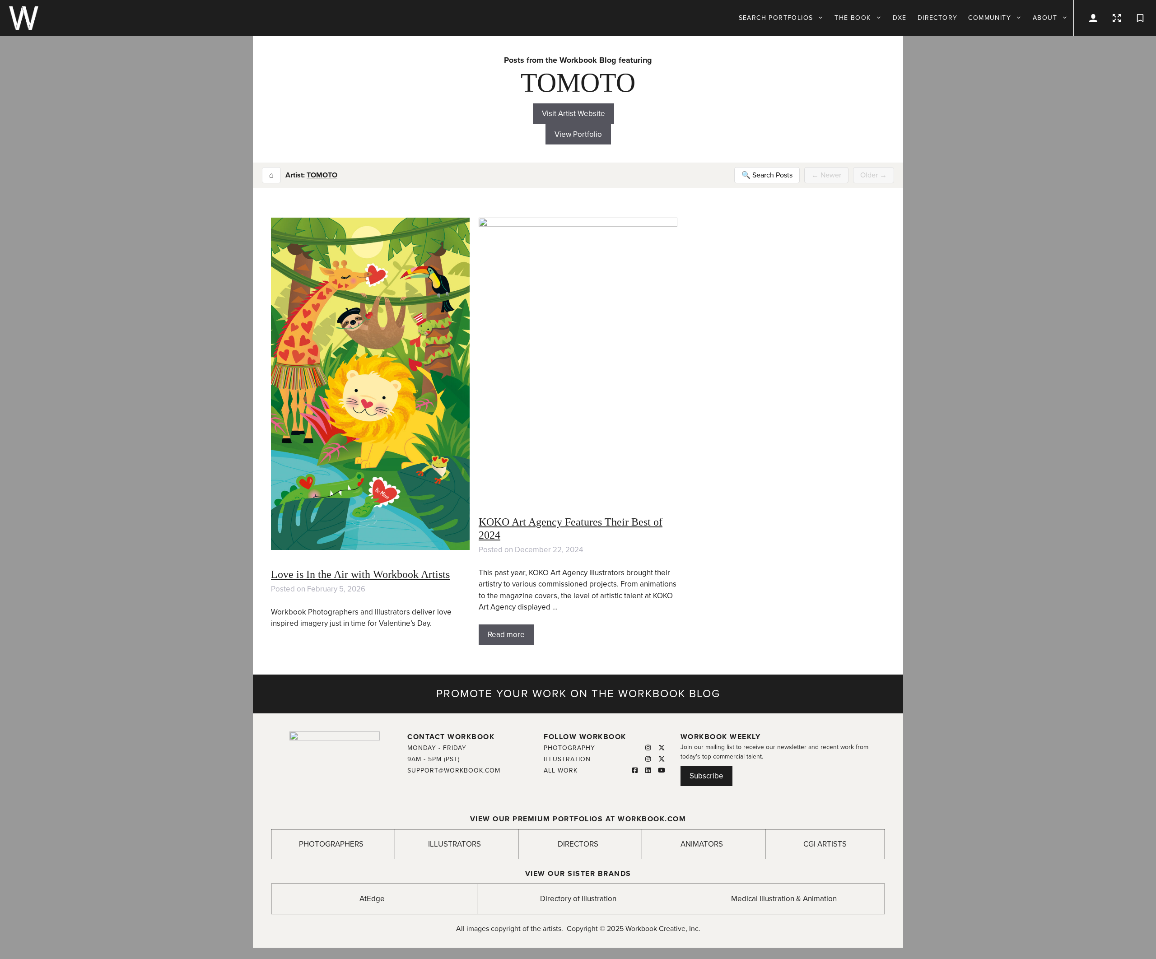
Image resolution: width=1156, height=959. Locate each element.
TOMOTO (322, 175)
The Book (852, 18)
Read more (506, 634)
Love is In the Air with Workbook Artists (360, 574)
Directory (938, 18)
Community (989, 18)
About (1045, 18)
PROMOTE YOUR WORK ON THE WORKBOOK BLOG (578, 693)
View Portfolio (578, 134)
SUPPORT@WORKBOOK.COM (453, 770)
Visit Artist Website (573, 113)
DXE (900, 18)
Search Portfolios (776, 18)
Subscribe (706, 776)
